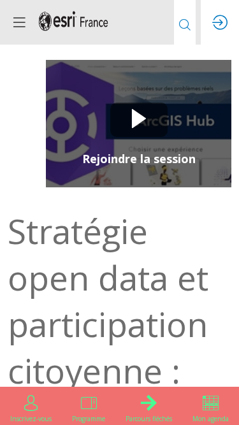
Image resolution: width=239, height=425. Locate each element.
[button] (19, 22)
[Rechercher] (185, 22)
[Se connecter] (220, 22)
